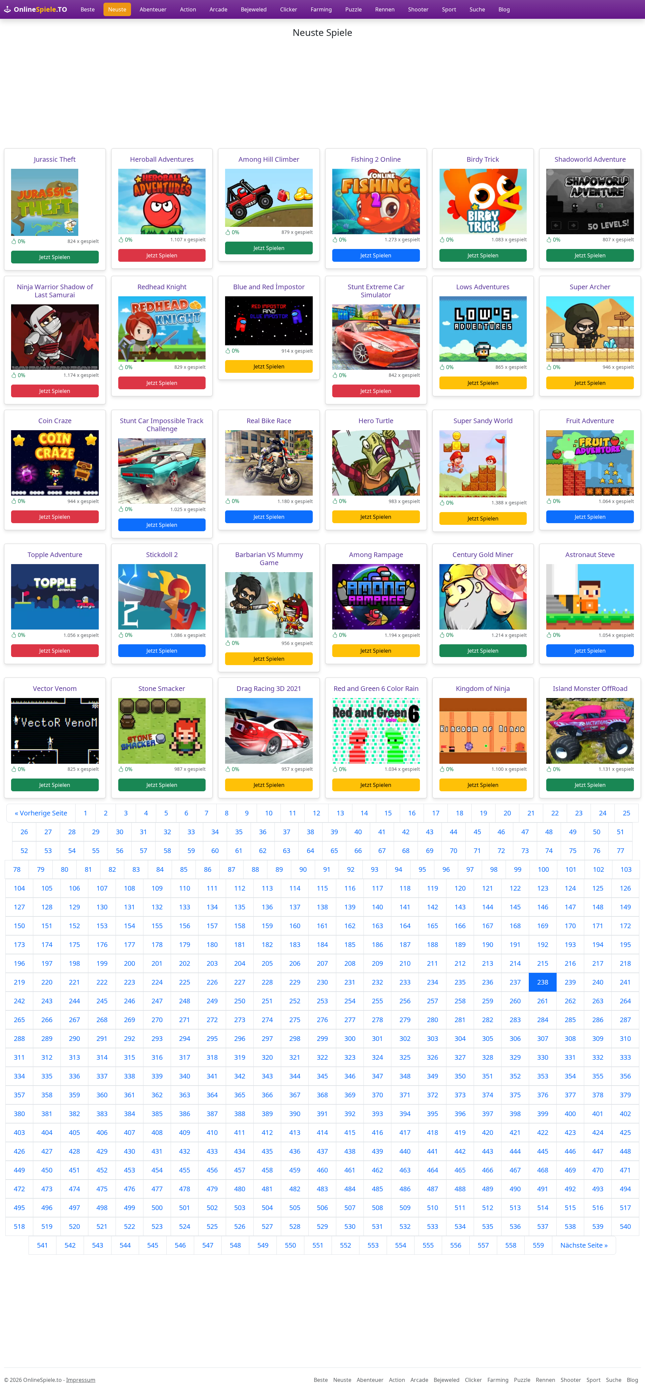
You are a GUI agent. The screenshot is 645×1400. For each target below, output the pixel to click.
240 (597, 982)
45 (477, 831)
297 (267, 1038)
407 (129, 1132)
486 (405, 1188)
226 (212, 982)
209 (377, 963)
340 (184, 1076)
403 (19, 1132)
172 (625, 925)
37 (286, 831)
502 (212, 1207)
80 (64, 869)
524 (184, 1226)
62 (262, 850)
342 (239, 1076)
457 (239, 1169)
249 (212, 1000)
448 (625, 1151)
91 (327, 869)
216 (570, 963)
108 (129, 888)
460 (322, 1169)
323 (349, 1057)
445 (542, 1151)
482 (294, 1188)
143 (460, 906)
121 (487, 888)
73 (525, 850)
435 (267, 1151)
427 (46, 1151)
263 (597, 1000)
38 (310, 831)
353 (542, 1076)
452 (102, 1169)
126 (625, 888)
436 (294, 1151)
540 (625, 1226)
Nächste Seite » (584, 1245)
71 (477, 850)
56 (119, 850)
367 (294, 1094)
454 (157, 1169)
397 (487, 1113)
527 (267, 1226)
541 (42, 1245)
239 (570, 982)
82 (112, 869)
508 (377, 1207)
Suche (477, 9)
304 (460, 1038)
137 (294, 906)
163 (377, 925)
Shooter (418, 9)
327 (460, 1057)
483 (322, 1188)
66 (358, 850)
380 (19, 1113)
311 (19, 1057)
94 (398, 869)
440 (405, 1151)
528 (294, 1226)
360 (102, 1094)
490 (515, 1188)
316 (157, 1057)
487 (432, 1188)
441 (432, 1151)
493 (597, 1188)
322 (322, 1057)
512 (487, 1207)
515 (570, 1207)
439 (377, 1151)
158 (239, 925)
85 (183, 869)
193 (570, 944)
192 (542, 944)
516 (597, 1207)
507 (349, 1207)
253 (322, 1000)
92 (350, 869)
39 (334, 831)
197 (46, 963)
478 (184, 1188)
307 (542, 1038)
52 (24, 850)
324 (377, 1057)
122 (515, 888)
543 (97, 1245)
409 (184, 1132)
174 (46, 944)
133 (184, 906)
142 (432, 906)
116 (349, 888)
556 (455, 1245)
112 (239, 888)
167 (487, 925)
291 (102, 1038)
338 (129, 1076)
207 (322, 963)
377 (570, 1094)
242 (19, 1000)
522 (129, 1226)
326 (432, 1057)
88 (255, 869)
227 (239, 982)
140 (377, 906)
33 (191, 831)
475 (102, 1188)
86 (207, 869)
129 (74, 906)
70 (453, 850)
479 (212, 1188)
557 (483, 1245)
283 (515, 1019)
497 (74, 1207)
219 (19, 982)
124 (570, 888)
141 (405, 906)
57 (143, 850)
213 (487, 963)
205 (267, 963)
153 (102, 925)
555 (428, 1245)
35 (239, 831)
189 (460, 944)
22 (555, 812)
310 (625, 1038)
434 (239, 1151)
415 (349, 1132)
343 (267, 1076)
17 (435, 812)
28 (72, 831)
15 (388, 812)
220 (46, 982)
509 (405, 1207)
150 (19, 925)
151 (46, 925)
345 (322, 1076)
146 (542, 906)
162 (349, 925)
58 (167, 850)
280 (432, 1019)
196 (19, 963)
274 (267, 1019)
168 (515, 925)
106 (74, 888)
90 (303, 869)
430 (129, 1151)
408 (157, 1132)
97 (470, 869)
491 (542, 1188)
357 (19, 1094)
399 (542, 1113)
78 (16, 869)
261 (542, 1000)
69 (429, 850)
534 (460, 1226)
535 (487, 1226)
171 (597, 925)
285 (570, 1019)
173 (19, 944)
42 (406, 831)
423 (570, 1132)
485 (377, 1188)
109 (157, 888)
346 (349, 1076)
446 (570, 1151)
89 (279, 869)
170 (570, 925)
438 (349, 1151)
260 (515, 1000)
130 (102, 906)
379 (625, 1094)
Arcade (218, 9)
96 (446, 869)
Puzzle (353, 9)
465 (460, 1169)
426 (19, 1151)
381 (46, 1113)
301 (377, 1038)
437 (322, 1151)
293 (157, 1038)
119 (432, 888)
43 (429, 831)
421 (515, 1132)
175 (74, 944)
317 (184, 1057)
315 (129, 1057)
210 (405, 963)
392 (349, 1113)
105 (46, 888)
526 (239, 1226)
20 (507, 812)
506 (322, 1207)
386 (184, 1113)
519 (46, 1226)
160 (294, 925)
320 (267, 1057)
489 (487, 1188)
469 (570, 1169)
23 (579, 812)
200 (129, 963)
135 (239, 906)
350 (460, 1076)
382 (74, 1113)
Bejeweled (254, 9)
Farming (321, 9)
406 (102, 1132)
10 (268, 812)
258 (460, 1000)
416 (377, 1132)
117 (377, 888)
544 (125, 1245)
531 (377, 1226)
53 (48, 850)
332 (597, 1057)
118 (405, 888)
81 (88, 869)
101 (570, 869)
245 (102, 1000)
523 (157, 1226)
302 (405, 1038)
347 (377, 1076)
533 (432, 1226)
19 (483, 812)
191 (515, 944)
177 (129, 944)
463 (405, 1169)
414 (322, 1132)
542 (70, 1245)
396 (460, 1113)
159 (267, 925)
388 (239, 1113)
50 (596, 831)
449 (19, 1169)
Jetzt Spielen (54, 257)
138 (322, 906)
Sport (449, 9)
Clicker (288, 9)
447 (597, 1151)
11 (292, 812)
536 (515, 1226)
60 (215, 850)
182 (267, 944)
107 (102, 888)
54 (72, 850)
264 (625, 1000)
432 (184, 1151)
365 (239, 1094)
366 (267, 1094)
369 (349, 1094)
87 (231, 869)
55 (95, 850)
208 (349, 963)
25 (626, 812)
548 (235, 1245)
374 (487, 1094)
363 (184, 1094)
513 (515, 1207)
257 (432, 1000)
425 (625, 1132)
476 (129, 1188)
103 (626, 869)
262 (570, 1000)
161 (322, 925)
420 (487, 1132)
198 (74, 963)
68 (406, 850)
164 (405, 925)
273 (239, 1019)
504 (267, 1207)
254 (349, 1000)
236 (487, 982)
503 (239, 1207)
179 (184, 944)
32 (167, 831)
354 (570, 1076)
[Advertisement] (322, 93)
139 (349, 906)
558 (510, 1245)
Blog (504, 9)
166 (460, 925)
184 (322, 944)
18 (459, 812)
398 (515, 1113)
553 (373, 1245)
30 (119, 831)
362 (157, 1094)
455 (184, 1169)
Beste (88, 9)
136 (267, 906)
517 (625, 1207)
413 (294, 1132)
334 (19, 1076)
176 (102, 944)
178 (157, 944)
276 (322, 1019)
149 (625, 906)
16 (412, 812)
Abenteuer (153, 9)
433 (212, 1151)
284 (542, 1019)
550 (290, 1245)
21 (531, 812)
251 (267, 1000)
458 (267, 1169)
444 (515, 1151)
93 (374, 869)
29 (95, 831)
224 (157, 982)
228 (267, 982)
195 (625, 944)
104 (19, 888)
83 (136, 869)
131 (129, 906)
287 (625, 1019)
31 (143, 831)
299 (322, 1038)
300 (349, 1038)
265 (19, 1019)
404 (46, 1132)
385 (157, 1113)
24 (602, 812)
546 (180, 1245)
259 (487, 1000)
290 (74, 1038)
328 (487, 1057)
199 (102, 963)
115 (322, 888)
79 (40, 869)
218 (625, 963)
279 (405, 1019)
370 (377, 1094)
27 (48, 831)
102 (598, 869)
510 (432, 1207)
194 (597, 944)
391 (322, 1113)
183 (294, 944)
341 (212, 1076)
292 (129, 1038)
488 (460, 1188)
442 (460, 1151)
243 (46, 1000)
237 (515, 982)
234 (432, 982)
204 (239, 963)
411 (239, 1132)
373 (460, 1094)
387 (212, 1113)
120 (460, 888)
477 (157, 1188)
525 (212, 1226)
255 (377, 1000)
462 (377, 1169)
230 (322, 982)
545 (152, 1245)
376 (542, 1094)
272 (212, 1019)
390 (294, 1113)
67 (382, 850)
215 (542, 963)
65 (334, 850)
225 (184, 982)
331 (570, 1057)
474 (74, 1188)
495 (19, 1207)
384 (129, 1113)
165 (432, 925)
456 (212, 1169)
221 (74, 982)
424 (597, 1132)
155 (157, 925)
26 (24, 831)
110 (184, 888)
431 (157, 1151)
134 (212, 906)
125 (597, 888)
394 (405, 1113)
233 (405, 982)
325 (405, 1057)
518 (19, 1226)
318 (212, 1057)
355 (597, 1076)
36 (262, 831)
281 (460, 1019)
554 (400, 1245)
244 (74, 1000)
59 (191, 850)
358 (46, 1094)
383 (102, 1113)
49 (572, 831)
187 (405, 944)
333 (625, 1057)
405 (74, 1132)
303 (432, 1038)
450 (46, 1169)
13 (340, 812)
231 (349, 982)
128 (46, 906)
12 (316, 812)
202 (184, 963)
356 (625, 1076)
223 (129, 982)
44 (453, 831)
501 (184, 1207)
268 (102, 1019)
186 (377, 944)
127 (19, 906)
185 (349, 944)
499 (129, 1207)
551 (318, 1245)
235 (460, 982)
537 (542, 1226)
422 (542, 1132)
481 (267, 1188)
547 (207, 1245)
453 (129, 1169)
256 (405, 1000)
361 (129, 1094)
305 (487, 1038)
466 (487, 1169)
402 (625, 1113)
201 (157, 963)
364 (212, 1094)
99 (517, 869)
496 (46, 1207)
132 (157, 906)
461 (349, 1169)
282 (487, 1019)
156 (184, 925)
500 (157, 1207)
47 (525, 831)
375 (515, 1094)
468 (542, 1169)
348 (405, 1076)
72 (501, 850)
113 (267, 888)
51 (620, 831)
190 (487, 944)
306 (515, 1038)
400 (570, 1113)
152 (74, 925)
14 (364, 812)
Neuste (117, 9)
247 (157, 1000)
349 (432, 1076)
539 (597, 1226)
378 (597, 1094)
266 (46, 1019)
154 (129, 925)
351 (487, 1076)
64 (310, 850)
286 (597, 1019)
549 (262, 1245)
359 (74, 1094)
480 (239, 1188)
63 (286, 850)
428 (74, 1151)
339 (157, 1076)
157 (212, 925)
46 (501, 831)
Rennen (385, 9)
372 (432, 1094)
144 (487, 906)
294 (184, 1038)
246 (129, 1000)
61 (239, 850)
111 (212, 888)
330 (542, 1057)
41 (382, 831)
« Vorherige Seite (41, 812)
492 (570, 1188)
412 (267, 1132)
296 (239, 1038)
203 (212, 963)
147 (570, 906)
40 (358, 831)
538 (570, 1226)
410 (212, 1132)
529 (322, 1226)
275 (294, 1019)
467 (515, 1169)
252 (294, 1000)
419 (460, 1132)
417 (405, 1132)
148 (597, 906)
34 (215, 831)
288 (19, 1038)
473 (46, 1188)
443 (487, 1151)
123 (542, 888)
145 (515, 906)
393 (377, 1113)
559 (538, 1245)
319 (239, 1057)
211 (432, 963)
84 (160, 869)
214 (515, 963)
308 (570, 1038)
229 (294, 982)
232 (377, 982)
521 (102, 1226)
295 (212, 1038)
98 (494, 869)
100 (543, 869)
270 (157, 1019)
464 (432, 1169)
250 (239, 1000)
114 (294, 888)
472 (19, 1188)
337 (102, 1076)
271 (184, 1019)
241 (625, 982)
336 (74, 1076)
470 (597, 1169)
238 (542, 982)
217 (597, 963)
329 (515, 1057)
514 (542, 1207)
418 (432, 1132)
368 (322, 1094)
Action (188, 9)
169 (542, 925)
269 (129, 1019)
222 (102, 982)
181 (239, 944)
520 (74, 1226)
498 (102, 1207)
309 (597, 1038)
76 (596, 850)
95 (422, 869)
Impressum (80, 1380)
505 (294, 1207)
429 (102, 1151)
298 (294, 1038)
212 (460, 963)
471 (625, 1169)
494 (625, 1188)
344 (294, 1076)
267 (74, 1019)
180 (212, 944)
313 (74, 1057)
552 (345, 1245)
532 (405, 1226)
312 (46, 1057)
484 (349, 1188)
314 (102, 1057)
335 (46, 1076)
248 (184, 1000)
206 (294, 963)
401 (597, 1113)
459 (294, 1169)
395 (432, 1113)
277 (349, 1019)
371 (405, 1094)
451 (74, 1169)
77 (620, 850)
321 (294, 1057)
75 (572, 850)
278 (377, 1019)
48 (549, 831)
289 (46, 1038)
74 (549, 850)
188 (432, 944)
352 (515, 1076)
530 (349, 1226)
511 (460, 1207)
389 (267, 1113)
